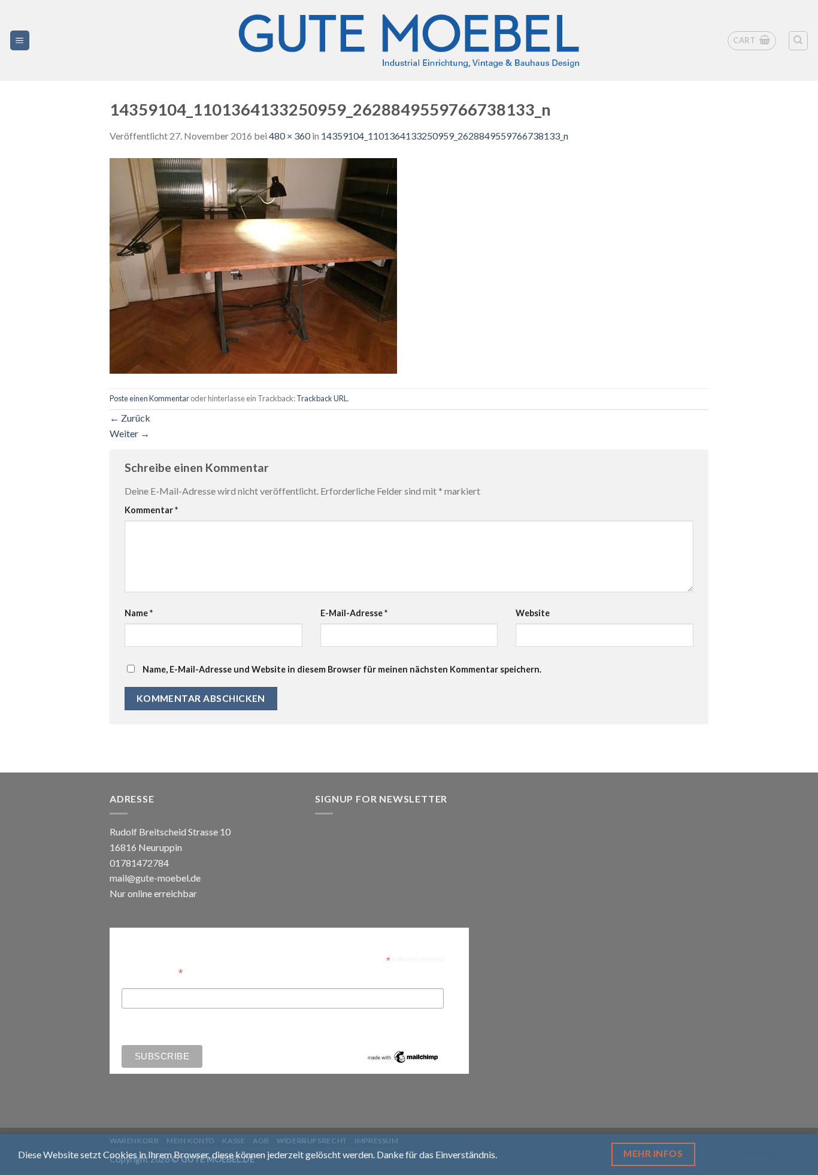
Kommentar (151, 510)
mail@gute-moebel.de (155, 877)
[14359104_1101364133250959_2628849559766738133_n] (253, 264)
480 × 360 (289, 135)
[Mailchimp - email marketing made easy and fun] (403, 1056)
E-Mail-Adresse (353, 613)
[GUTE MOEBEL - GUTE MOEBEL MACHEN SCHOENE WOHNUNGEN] (409, 40)
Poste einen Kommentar (149, 398)
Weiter (130, 433)
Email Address (152, 972)
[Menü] (20, 40)
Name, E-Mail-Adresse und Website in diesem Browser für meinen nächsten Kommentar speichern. (342, 669)
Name (139, 613)
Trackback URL (321, 398)
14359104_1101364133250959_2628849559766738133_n (444, 135)
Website (533, 613)
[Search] (798, 40)
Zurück (130, 417)
